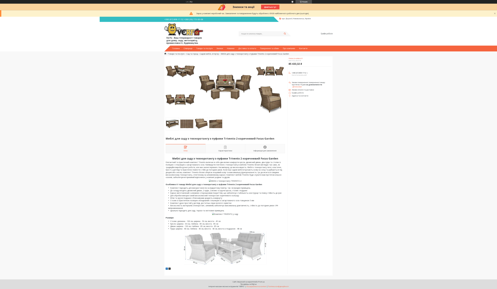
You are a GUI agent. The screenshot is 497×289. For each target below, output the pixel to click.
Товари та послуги (204, 48)
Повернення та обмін (269, 48)
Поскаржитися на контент (256, 286)
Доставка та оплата (247, 48)
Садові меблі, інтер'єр (209, 54)
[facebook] (167, 269)
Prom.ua (261, 282)
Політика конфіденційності (278, 286)
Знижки (220, 48)
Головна (176, 48)
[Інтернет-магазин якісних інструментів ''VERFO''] (183, 29)
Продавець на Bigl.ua (248, 284)
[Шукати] (284, 33)
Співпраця (188, 48)
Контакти (303, 48)
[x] (170, 269)
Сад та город (192, 54)
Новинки (230, 48)
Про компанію (289, 48)
